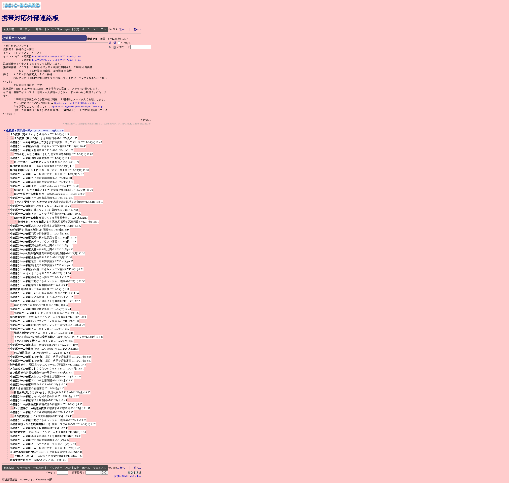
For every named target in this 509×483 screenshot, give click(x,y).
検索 (68, 29)
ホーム (86, 29)
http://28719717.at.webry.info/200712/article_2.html (56, 60)
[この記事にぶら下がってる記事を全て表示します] (8, 135)
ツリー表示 (23, 29)
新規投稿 (9, 29)
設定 (76, 29)
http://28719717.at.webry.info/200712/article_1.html (56, 56)
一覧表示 (38, 29)
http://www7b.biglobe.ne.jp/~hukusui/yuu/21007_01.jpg (77, 106)
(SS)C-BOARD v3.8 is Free (127, 476)
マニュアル (99, 29)
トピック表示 (54, 29)
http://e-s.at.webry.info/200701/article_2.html (75, 103)
